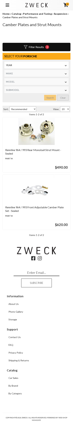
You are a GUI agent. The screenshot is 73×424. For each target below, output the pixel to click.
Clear (63, 97)
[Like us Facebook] (33, 259)
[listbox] (36, 65)
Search (50, 97)
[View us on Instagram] (40, 259)
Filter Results (38, 47)
